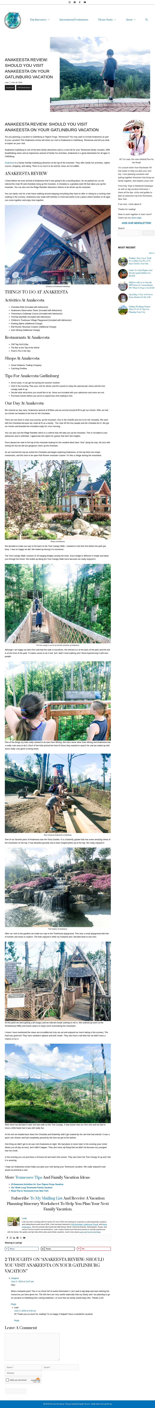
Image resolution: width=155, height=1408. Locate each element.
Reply (13, 1304)
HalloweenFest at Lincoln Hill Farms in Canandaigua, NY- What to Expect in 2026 (141, 285)
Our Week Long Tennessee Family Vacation (31, 1187)
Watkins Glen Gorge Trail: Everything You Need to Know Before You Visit (140, 261)
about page (136, 218)
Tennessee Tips (28, 1177)
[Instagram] (11, 1238)
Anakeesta (9, 163)
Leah (7, 82)
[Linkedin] (14, 1238)
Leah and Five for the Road (90, 1232)
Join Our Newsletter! (136, 223)
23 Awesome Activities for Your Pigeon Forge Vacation (37, 1184)
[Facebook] (7, 1238)
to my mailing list (46, 1198)
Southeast (10, 88)
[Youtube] (24, 1238)
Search (121, 228)
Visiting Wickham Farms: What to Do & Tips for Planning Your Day (140, 309)
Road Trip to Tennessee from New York (29, 1191)
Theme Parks (105, 19)
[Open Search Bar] (147, 20)
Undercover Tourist (90, 1224)
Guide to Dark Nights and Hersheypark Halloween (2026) (140, 273)
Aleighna (15, 1278)
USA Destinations (24, 88)
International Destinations (74, 19)
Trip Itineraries (38, 19)
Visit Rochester (76, 1224)
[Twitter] (21, 1238)
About (129, 19)
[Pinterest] (17, 1238)
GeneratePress (106, 1404)
